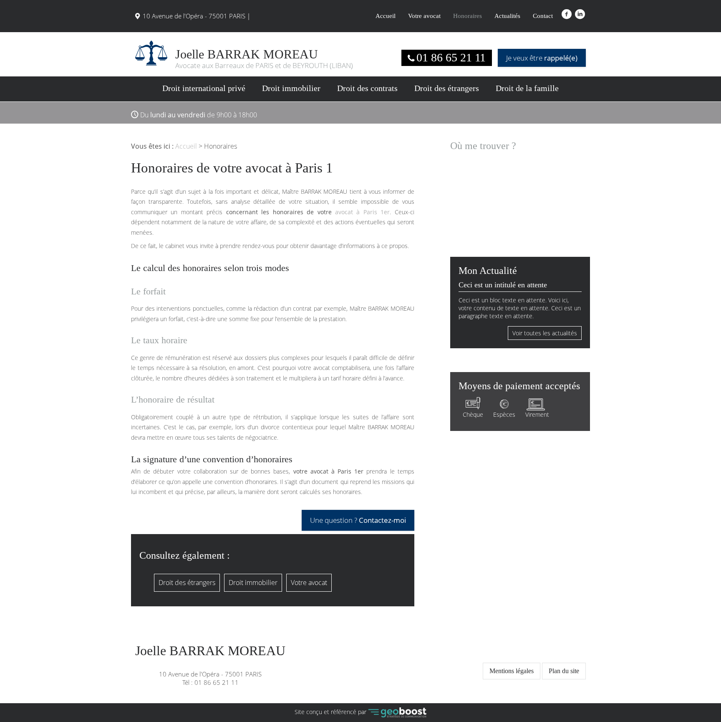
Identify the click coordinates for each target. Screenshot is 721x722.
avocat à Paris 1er (362, 212)
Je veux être (541, 58)
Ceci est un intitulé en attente (503, 285)
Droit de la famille (527, 88)
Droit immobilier (291, 88)
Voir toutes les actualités (544, 333)
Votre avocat (424, 16)
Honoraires (467, 16)
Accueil (386, 16)
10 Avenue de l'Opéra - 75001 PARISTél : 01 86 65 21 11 (210, 665)
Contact (543, 16)
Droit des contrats (367, 88)
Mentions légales (511, 670)
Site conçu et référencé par (331, 712)
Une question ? (358, 520)
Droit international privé (203, 88)
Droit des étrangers (446, 88)
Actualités (507, 16)
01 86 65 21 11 (451, 57)
